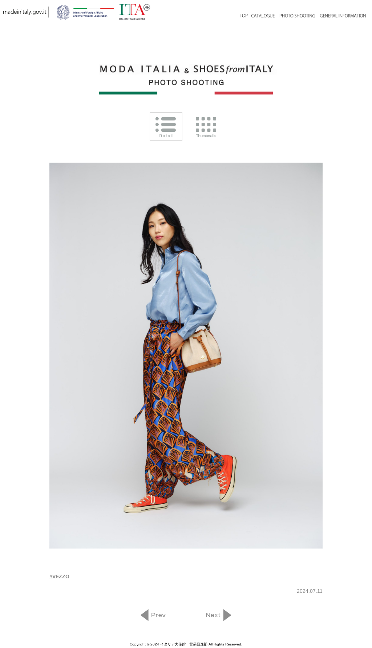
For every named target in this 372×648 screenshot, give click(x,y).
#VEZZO (59, 576)
